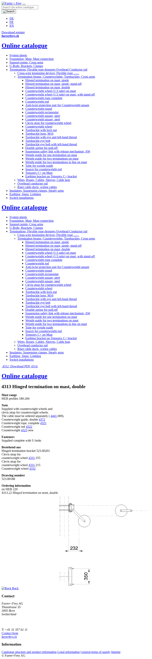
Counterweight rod (37, 101)
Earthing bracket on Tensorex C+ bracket (51, 176)
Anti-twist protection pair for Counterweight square (57, 105)
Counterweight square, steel (42, 116)
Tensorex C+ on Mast (38, 172)
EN (12, 25)
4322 (29, 426)
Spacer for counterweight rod (43, 169)
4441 (53, 416)
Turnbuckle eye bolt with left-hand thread (51, 144)
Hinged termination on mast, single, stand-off (53, 83)
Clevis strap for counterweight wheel (48, 123)
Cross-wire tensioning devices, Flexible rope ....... (48, 73)
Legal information (68, 652)
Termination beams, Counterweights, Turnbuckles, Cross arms (56, 76)
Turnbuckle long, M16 (39, 133)
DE (12, 18)
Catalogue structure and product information (29, 652)
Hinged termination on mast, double (47, 87)
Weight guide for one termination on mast (51, 155)
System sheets (18, 55)
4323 (24, 430)
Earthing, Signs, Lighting (25, 194)
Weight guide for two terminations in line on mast (56, 162)
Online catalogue (24, 45)
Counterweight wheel (38, 126)
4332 (32, 468)
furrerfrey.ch (9, 636)
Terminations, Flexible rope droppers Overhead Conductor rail (48, 69)
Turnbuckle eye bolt (37, 140)
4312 (6, 366)
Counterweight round (38, 108)
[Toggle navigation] (24, 4)
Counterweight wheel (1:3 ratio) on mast (50, 91)
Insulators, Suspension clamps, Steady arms (37, 190)
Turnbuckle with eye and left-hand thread (51, 137)
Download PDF (20, 366)
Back (15, 588)
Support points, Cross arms (26, 62)
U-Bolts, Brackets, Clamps (26, 66)
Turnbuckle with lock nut (41, 130)
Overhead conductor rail (32, 183)
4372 (42, 419)
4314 (34, 366)
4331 (31, 458)
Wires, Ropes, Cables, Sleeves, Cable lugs (43, 180)
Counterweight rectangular (42, 112)
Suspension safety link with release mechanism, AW (57, 151)
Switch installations (22, 197)
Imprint (115, 652)
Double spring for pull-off (41, 148)
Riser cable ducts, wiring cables (37, 187)
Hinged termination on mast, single (47, 80)
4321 (43, 423)
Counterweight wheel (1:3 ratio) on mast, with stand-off (60, 94)
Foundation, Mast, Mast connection (32, 59)
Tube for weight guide (39, 165)
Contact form (10, 633)
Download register (13, 32)
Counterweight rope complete (43, 98)
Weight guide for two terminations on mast (51, 158)
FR (11, 22)
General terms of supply (95, 652)
